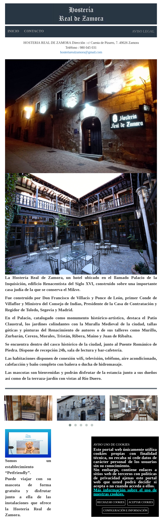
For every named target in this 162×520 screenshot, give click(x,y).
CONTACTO (34, 31)
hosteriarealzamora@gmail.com (81, 52)
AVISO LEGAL (143, 31)
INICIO (13, 31)
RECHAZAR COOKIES (110, 502)
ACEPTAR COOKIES (140, 502)
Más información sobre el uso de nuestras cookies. (125, 492)
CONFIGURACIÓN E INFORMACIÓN (125, 510)
